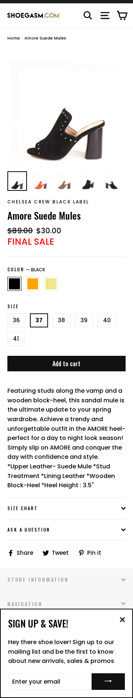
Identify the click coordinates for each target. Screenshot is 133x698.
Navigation (24, 604)
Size (13, 306)
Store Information (38, 579)
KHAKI (51, 284)
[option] (66, 108)
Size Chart (22, 508)
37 (38, 320)
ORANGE (33, 284)
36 (16, 320)
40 (107, 320)
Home (13, 38)
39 (84, 320)
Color (26, 269)
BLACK (14, 284)
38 (61, 320)
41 (16, 339)
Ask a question (28, 529)
